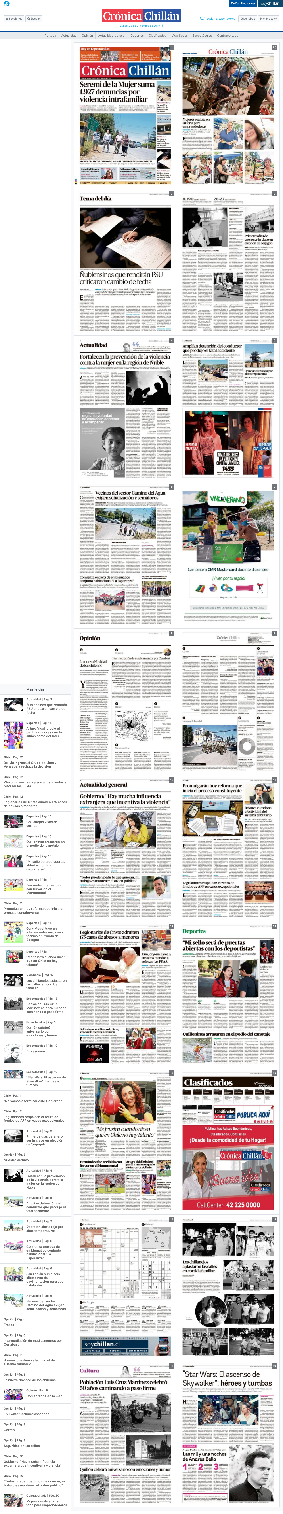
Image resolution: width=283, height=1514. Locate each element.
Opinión (87, 35)
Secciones (15, 18)
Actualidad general (111, 35)
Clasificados (157, 35)
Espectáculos (202, 35)
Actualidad (69, 35)
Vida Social (179, 35)
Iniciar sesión (268, 18)
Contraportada (227, 35)
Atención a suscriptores (219, 18)
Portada (50, 35)
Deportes (137, 35)
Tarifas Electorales (243, 3)
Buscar (35, 18)
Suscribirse (247, 18)
